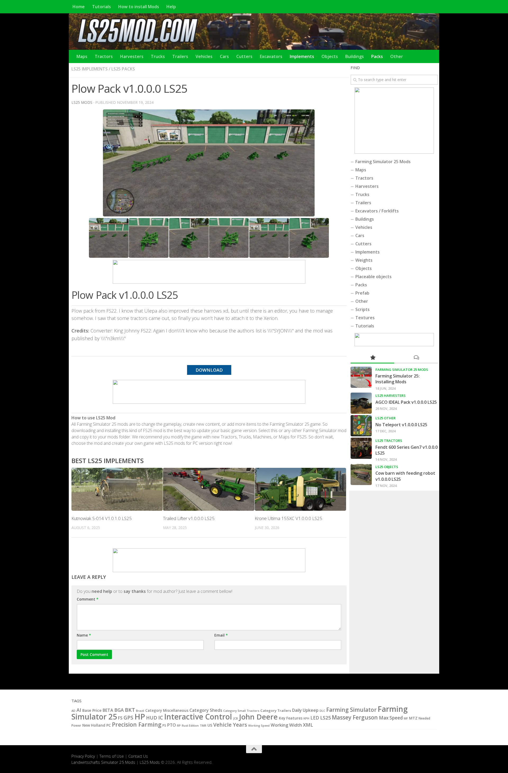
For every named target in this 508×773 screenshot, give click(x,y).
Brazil (140, 711)
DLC (322, 711)
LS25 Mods (150, 762)
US (209, 725)
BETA (108, 710)
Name (84, 635)
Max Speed (391, 718)
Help (171, 7)
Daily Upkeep (305, 710)
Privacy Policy (83, 756)
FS (120, 718)
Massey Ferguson (355, 717)
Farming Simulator (351, 709)
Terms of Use (111, 756)
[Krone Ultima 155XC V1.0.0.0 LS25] (300, 489)
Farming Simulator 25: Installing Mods (397, 379)
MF (406, 718)
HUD (151, 717)
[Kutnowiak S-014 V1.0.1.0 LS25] (117, 489)
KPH (306, 718)
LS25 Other (385, 418)
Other (396, 56)
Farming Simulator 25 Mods (383, 162)
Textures (365, 318)
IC (160, 717)
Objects (329, 56)
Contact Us (138, 756)
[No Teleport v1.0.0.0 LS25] (361, 425)
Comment (87, 599)
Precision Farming (136, 724)
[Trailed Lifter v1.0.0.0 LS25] (208, 489)
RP (179, 725)
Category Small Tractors (241, 711)
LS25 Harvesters (390, 395)
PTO (171, 725)
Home (78, 7)
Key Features (290, 718)
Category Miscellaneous (166, 710)
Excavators (271, 56)
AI (78, 710)
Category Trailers (275, 710)
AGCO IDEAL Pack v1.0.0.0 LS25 (406, 402)
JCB (235, 718)
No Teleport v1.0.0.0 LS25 (401, 425)
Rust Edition (190, 725)
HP (139, 716)
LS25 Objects (386, 466)
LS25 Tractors (388, 440)
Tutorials (101, 7)
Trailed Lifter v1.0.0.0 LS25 (189, 518)
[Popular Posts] (372, 357)
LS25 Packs (123, 69)
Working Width (286, 725)
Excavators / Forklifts (377, 211)
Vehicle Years (230, 724)
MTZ (413, 718)
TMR (203, 725)
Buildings (354, 56)
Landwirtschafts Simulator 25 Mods (103, 762)
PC (108, 725)
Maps (81, 56)
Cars (224, 56)
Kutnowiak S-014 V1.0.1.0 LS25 (101, 518)
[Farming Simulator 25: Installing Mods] (361, 377)
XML (308, 725)
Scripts (362, 309)
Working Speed (259, 725)
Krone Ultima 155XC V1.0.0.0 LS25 (288, 518)
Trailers (180, 56)
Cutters (244, 56)
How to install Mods (138, 7)
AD (73, 711)
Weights (364, 260)
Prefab (362, 293)
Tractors (104, 56)
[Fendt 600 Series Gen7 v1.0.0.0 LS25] (361, 448)
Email (221, 635)
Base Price (92, 710)
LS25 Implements (89, 69)
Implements (302, 56)
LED (314, 718)
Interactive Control (198, 717)
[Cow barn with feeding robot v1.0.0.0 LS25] (361, 474)
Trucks (158, 56)
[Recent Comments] (416, 357)
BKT (130, 709)
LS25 (325, 717)
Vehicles (204, 56)
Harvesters (131, 56)
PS (164, 725)
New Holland (93, 725)
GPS (128, 717)
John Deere (258, 717)
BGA (119, 710)
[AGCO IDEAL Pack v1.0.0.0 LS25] (361, 403)
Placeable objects (373, 276)
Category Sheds (205, 710)
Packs (377, 56)
